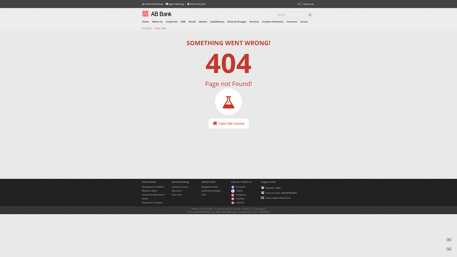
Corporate (172, 21)
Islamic (203, 21)
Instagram (241, 194)
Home (145, 21)
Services (254, 21)
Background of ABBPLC (153, 186)
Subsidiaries (217, 21)
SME (183, 21)
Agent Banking (176, 4)
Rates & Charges (236, 21)
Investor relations (272, 21)
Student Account (180, 186)
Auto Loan (177, 194)
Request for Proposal (152, 202)
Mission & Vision (149, 190)
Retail (192, 21)
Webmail (309, 4)
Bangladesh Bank (209, 186)
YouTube (240, 198)
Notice (145, 198)
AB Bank (147, 28)
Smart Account (197, 4)
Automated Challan (211, 190)
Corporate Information (153, 194)
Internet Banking (153, 4)
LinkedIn (240, 202)
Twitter (239, 190)
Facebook (240, 186)
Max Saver (177, 190)
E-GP (203, 194)
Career (304, 21)
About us (157, 21)
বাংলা (298, 4)
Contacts (292, 21)
